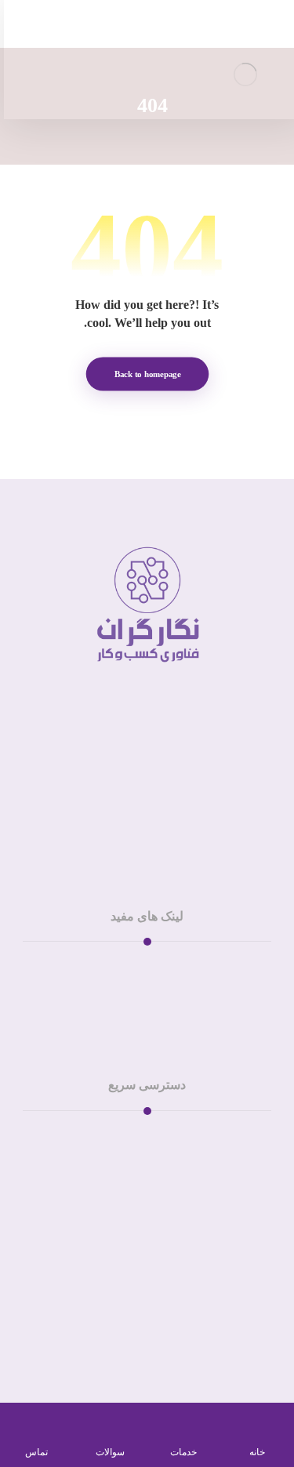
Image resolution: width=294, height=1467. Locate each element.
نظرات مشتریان (138, 1004)
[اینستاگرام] (163, 829)
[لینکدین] (131, 829)
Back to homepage (147, 374)
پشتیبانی (137, 1154)
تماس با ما (138, 1135)
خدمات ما (137, 966)
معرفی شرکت (138, 985)
